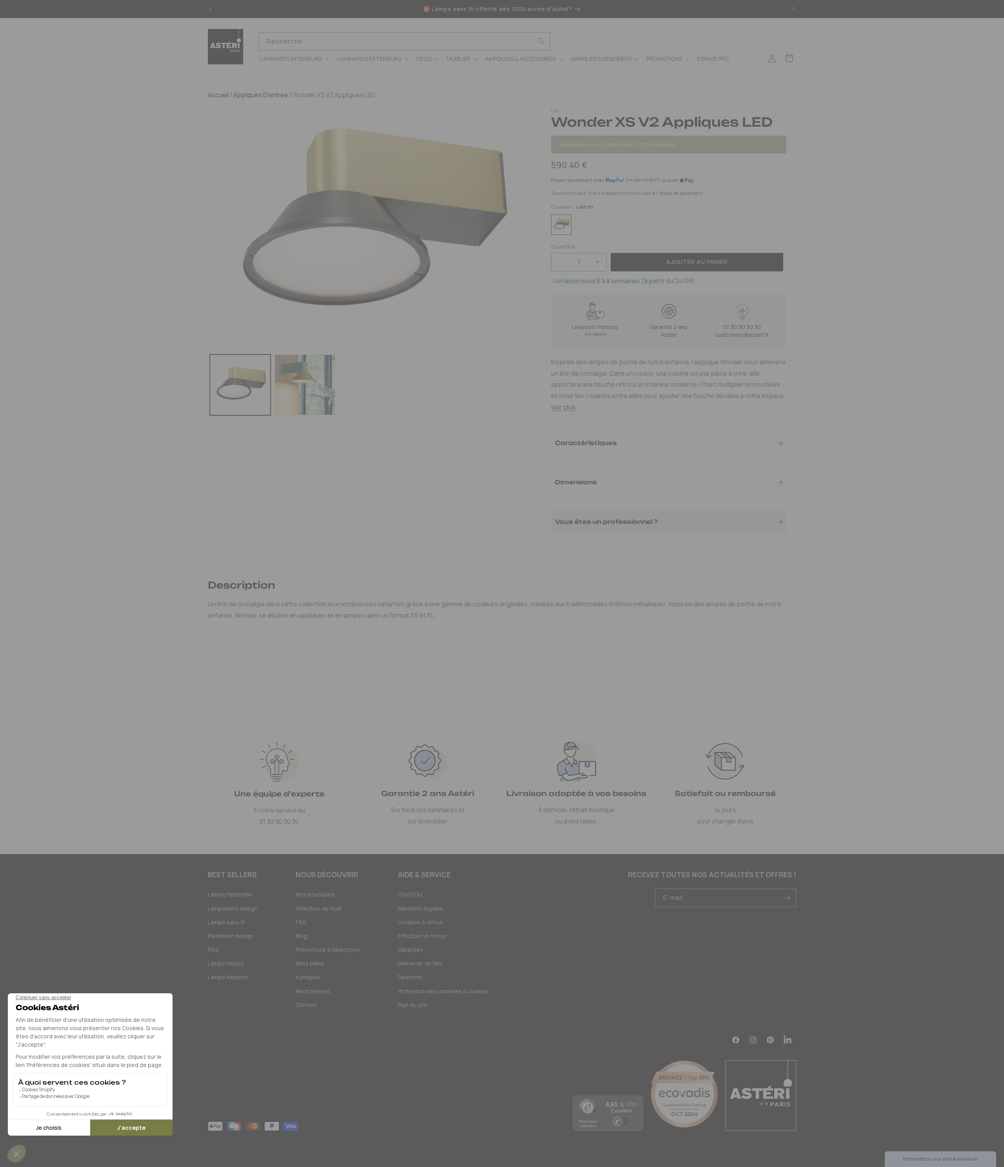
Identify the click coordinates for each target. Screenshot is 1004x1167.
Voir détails (595, 334)
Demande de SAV (420, 963)
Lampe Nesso (226, 963)
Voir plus (563, 407)
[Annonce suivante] (793, 9)
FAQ (301, 922)
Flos (213, 949)
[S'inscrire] (787, 898)
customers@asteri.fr (742, 334)
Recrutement (313, 991)
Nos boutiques (315, 894)
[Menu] (638, 1100)
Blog (301, 936)
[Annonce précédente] (210, 9)
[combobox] (404, 41)
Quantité (563, 246)
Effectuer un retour (422, 936)
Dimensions (576, 481)
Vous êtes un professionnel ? (606, 521)
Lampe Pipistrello (230, 894)
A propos (308, 977)
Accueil (218, 95)
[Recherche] (541, 41)
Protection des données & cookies (443, 991)
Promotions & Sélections (328, 949)
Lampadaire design (233, 908)
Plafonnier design (230, 936)
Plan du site (412, 1005)
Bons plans (310, 963)
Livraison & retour (420, 922)
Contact (306, 1005)
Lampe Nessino (228, 977)
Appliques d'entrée (260, 95)
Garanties (410, 949)
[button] (293, 59)
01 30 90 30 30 (742, 327)
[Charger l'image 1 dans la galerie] (240, 384)
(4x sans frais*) (642, 180)
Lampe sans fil (226, 922)
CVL (555, 111)
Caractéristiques (586, 442)
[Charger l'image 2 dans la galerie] (305, 384)
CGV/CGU (410, 894)
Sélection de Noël (319, 908)
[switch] (622, 1121)
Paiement (410, 977)
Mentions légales (420, 908)
